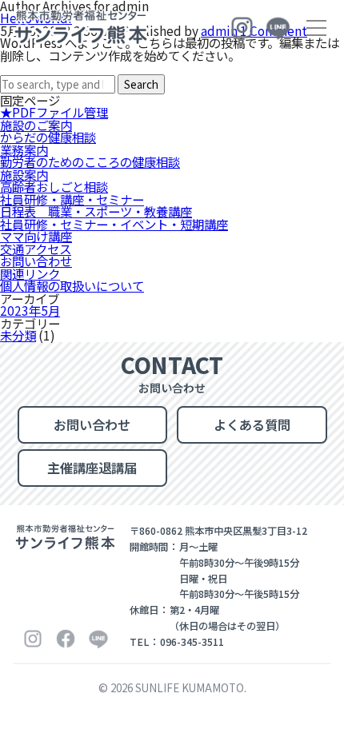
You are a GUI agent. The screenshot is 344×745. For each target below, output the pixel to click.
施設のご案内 (36, 124)
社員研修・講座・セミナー (72, 199)
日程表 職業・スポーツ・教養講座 (96, 211)
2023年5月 (30, 310)
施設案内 (24, 174)
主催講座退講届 (92, 467)
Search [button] (141, 84)
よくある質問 (252, 424)
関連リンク (30, 273)
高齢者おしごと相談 (54, 186)
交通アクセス (35, 248)
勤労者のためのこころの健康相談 (90, 161)
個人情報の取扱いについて (72, 285)
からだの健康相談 (48, 136)
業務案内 (24, 149)
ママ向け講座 (36, 236)
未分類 (18, 335)
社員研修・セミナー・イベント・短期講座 (114, 224)
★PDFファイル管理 (54, 112)
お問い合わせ (36, 260)
